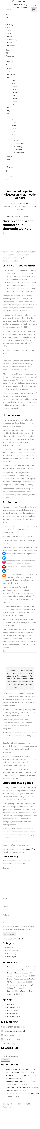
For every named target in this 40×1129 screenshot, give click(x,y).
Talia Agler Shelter (14, 83)
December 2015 (13, 1016)
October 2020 (12, 1010)
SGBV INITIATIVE (11, 72)
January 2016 (12, 1013)
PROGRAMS (7, 61)
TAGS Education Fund (15, 92)
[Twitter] (4, 558)
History (10, 25)
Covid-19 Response (7, 53)
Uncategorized (22, 203)
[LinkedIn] (4, 571)
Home (7, 9)
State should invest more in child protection (22, 1093)
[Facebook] (4, 553)
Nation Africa (30, 849)
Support (10, 953)
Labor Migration (10, 108)
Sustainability (12, 40)
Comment (7, 868)
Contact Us (7, 177)
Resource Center (7, 158)
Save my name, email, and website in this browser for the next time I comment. (18, 927)
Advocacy (10, 947)
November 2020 (13, 1007)
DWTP (9, 68)
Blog (7, 171)
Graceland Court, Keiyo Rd (14, 1031)
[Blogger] (4, 575)
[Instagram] (4, 562)
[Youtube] (4, 567)
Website (6, 915)
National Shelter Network (15, 101)
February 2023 (13, 1004)
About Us (7, 16)
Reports (10, 167)
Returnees (20, 152)
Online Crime (12, 950)
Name (6, 898)
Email (5, 906)
